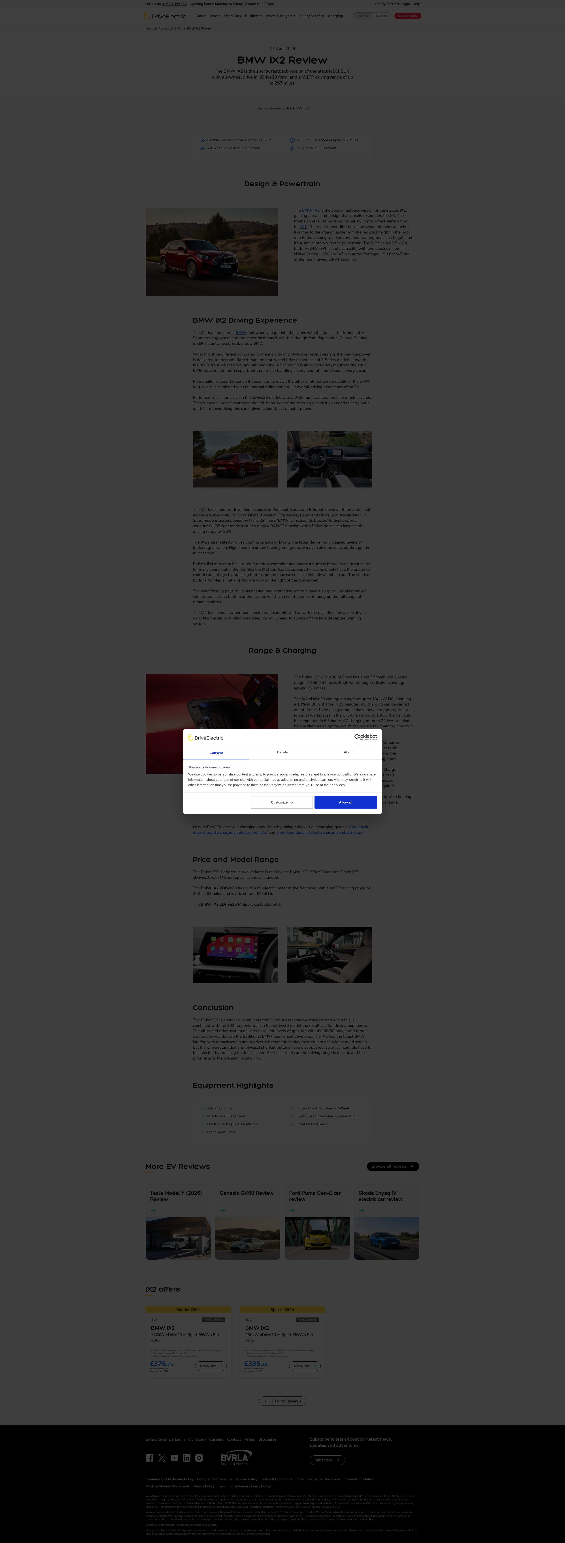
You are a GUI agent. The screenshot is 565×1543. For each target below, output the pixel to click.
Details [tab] (282, 752)
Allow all (345, 802)
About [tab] (349, 752)
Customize (279, 802)
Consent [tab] (216, 753)
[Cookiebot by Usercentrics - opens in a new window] (357, 737)
